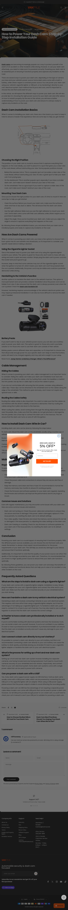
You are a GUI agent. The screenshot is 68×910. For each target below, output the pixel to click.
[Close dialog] (58, 435)
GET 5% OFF (47, 461)
